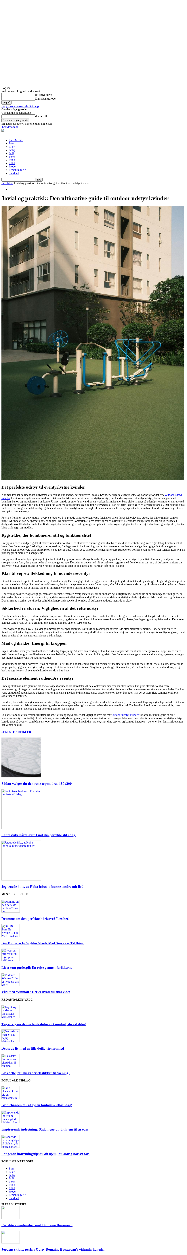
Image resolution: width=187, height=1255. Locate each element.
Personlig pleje (17, 169)
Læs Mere (7, 183)
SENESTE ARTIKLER (16, 731)
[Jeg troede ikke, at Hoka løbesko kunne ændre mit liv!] (21, 879)
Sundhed (14, 173)
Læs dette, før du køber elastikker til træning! (35, 1073)
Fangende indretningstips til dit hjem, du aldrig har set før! (45, 1154)
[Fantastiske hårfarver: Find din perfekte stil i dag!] (21, 828)
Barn (11, 143)
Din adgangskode (45, 98)
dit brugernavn (43, 94)
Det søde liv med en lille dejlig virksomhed (32, 1048)
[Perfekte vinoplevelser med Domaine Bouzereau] (10, 1217)
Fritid (12, 159)
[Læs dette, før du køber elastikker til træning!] (10, 1065)
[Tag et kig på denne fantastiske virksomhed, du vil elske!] (10, 1016)
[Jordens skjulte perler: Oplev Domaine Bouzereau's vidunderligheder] (10, 1242)
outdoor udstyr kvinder (125, 714)
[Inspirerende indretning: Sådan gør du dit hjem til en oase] (10, 1122)
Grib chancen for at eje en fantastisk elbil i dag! (36, 1105)
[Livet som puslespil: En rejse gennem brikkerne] (10, 960)
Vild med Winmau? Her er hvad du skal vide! (35, 992)
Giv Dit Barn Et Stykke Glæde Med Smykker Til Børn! (42, 943)
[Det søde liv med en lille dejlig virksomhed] (10, 1041)
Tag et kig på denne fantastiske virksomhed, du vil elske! (43, 1024)
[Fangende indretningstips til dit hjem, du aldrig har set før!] (10, 1146)
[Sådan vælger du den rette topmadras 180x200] (21, 776)
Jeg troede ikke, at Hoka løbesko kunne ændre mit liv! (42, 887)
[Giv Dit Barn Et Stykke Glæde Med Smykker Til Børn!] (10, 936)
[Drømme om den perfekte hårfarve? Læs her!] (10, 911)
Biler (11, 146)
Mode (12, 166)
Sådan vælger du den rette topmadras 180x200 (36, 783)
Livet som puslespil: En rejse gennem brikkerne (36, 967)
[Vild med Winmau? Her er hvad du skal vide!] (10, 984)
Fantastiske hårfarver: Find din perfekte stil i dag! (38, 835)
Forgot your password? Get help (20, 106)
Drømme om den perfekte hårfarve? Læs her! (35, 919)
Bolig (12, 150)
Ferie (12, 156)
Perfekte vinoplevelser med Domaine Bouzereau (36, 1225)
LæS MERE (16, 140)
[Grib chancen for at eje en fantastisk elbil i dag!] (10, 1097)
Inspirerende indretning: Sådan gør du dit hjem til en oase (44, 1129)
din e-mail (41, 116)
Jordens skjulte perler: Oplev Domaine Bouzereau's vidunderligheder (53, 1249)
